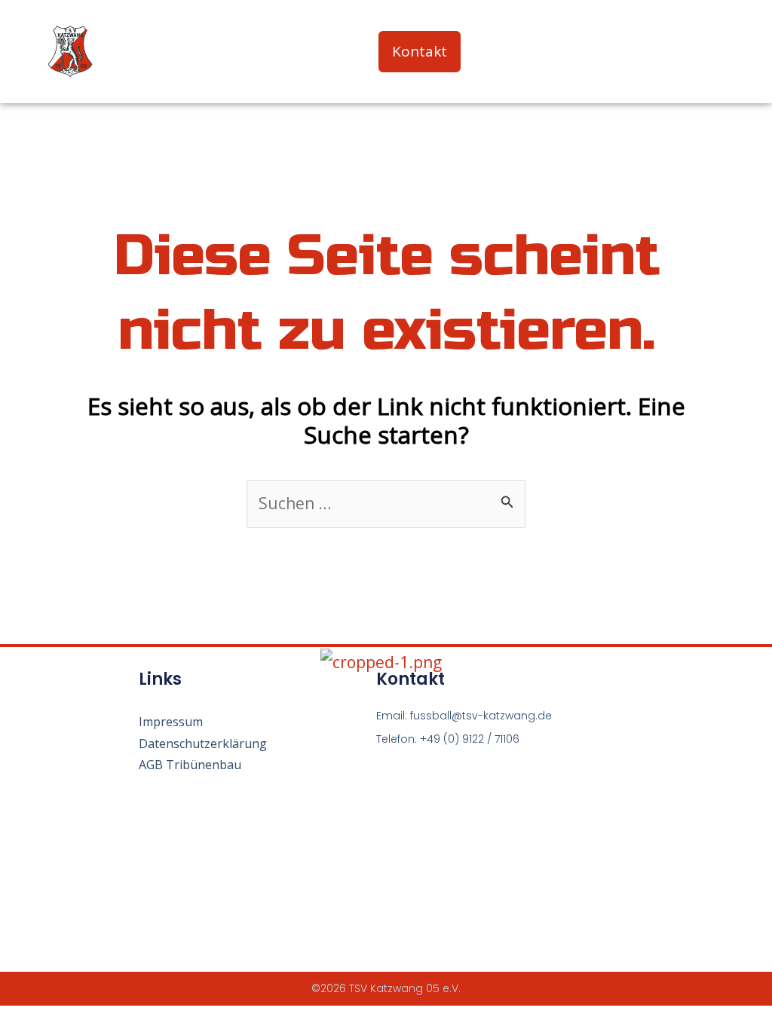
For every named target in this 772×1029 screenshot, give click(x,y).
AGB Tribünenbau (190, 764)
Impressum (171, 721)
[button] (722, 51)
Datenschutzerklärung (203, 743)
